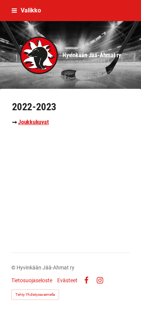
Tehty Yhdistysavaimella (35, 294)
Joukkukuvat (33, 122)
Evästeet (67, 280)
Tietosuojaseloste (31, 280)
